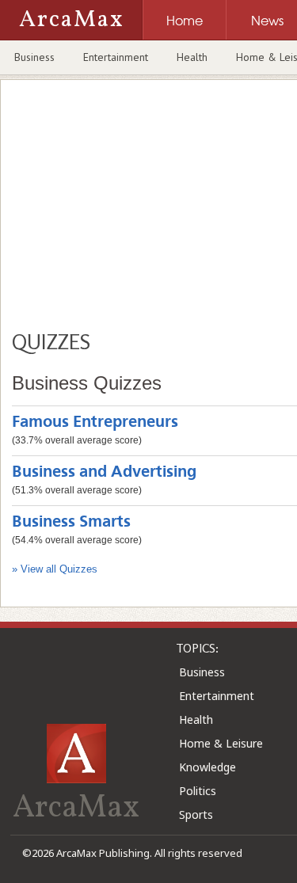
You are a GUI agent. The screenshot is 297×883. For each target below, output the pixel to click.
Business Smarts (71, 522)
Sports (196, 814)
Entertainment (115, 57)
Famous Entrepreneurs (95, 422)
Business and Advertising (104, 472)
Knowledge (207, 767)
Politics (197, 790)
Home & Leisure (221, 743)
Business (34, 57)
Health (192, 57)
